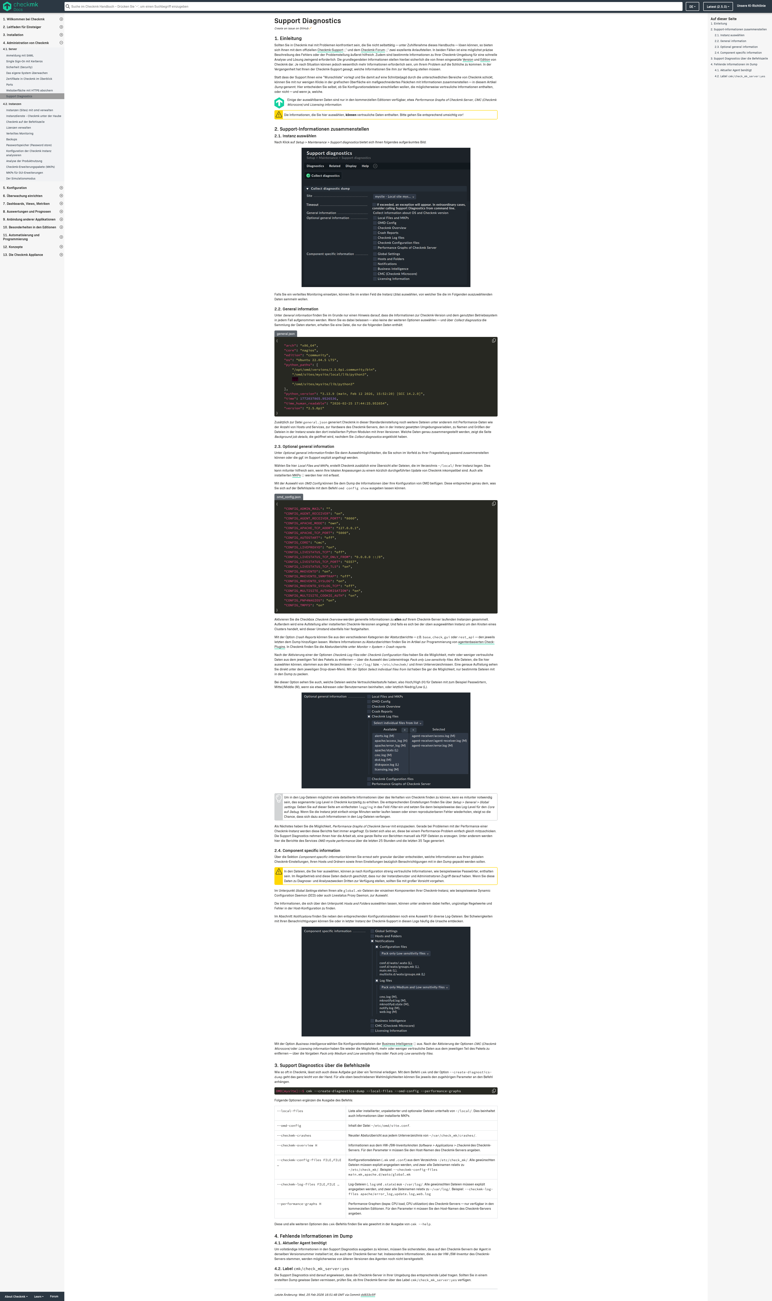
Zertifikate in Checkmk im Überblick (29, 79)
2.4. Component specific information (738, 52)
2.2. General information (730, 41)
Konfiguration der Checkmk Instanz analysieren (28, 153)
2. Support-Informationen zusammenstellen (739, 29)
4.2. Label (740, 76)
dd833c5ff (368, 1294)
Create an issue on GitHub (291, 28)
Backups (11, 139)
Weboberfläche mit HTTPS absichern (29, 90)
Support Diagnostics (19, 96)
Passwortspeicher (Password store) (29, 145)
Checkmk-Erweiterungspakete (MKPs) (30, 167)
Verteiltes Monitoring (19, 133)
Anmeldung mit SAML (20, 55)
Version (468, 59)
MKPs (296, 475)
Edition (485, 59)
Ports (9, 84)
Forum (54, 1296)
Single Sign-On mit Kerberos (24, 61)
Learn (37, 1296)
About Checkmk (15, 1296)
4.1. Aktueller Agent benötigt (733, 70)
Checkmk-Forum (373, 50)
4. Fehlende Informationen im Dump (734, 64)
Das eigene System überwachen (27, 73)
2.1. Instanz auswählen (729, 35)
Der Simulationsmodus (20, 178)
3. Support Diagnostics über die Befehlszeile (739, 58)
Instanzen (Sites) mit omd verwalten (29, 110)
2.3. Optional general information (736, 47)
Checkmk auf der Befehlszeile (25, 122)
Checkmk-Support (330, 50)
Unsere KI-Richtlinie (751, 5)
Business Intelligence (397, 1043)
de (691, 6)
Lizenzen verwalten (18, 127)
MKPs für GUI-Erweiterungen (24, 172)
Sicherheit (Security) (19, 67)
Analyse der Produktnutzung (24, 161)
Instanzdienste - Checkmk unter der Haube (33, 116)
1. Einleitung (719, 23)
